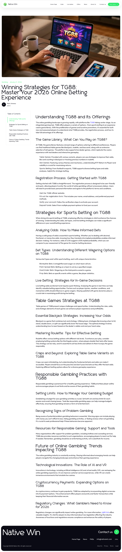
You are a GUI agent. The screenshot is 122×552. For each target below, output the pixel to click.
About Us (99, 546)
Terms (111, 546)
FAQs (92, 539)
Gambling (5, 82)
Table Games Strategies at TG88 (18, 130)
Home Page (76, 539)
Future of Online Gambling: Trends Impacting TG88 (19, 140)
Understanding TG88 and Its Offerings (17, 119)
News (85, 539)
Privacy (106, 546)
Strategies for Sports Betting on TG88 (18, 125)
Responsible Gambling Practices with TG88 (18, 134)
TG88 (92, 122)
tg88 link (105, 512)
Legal (116, 546)
